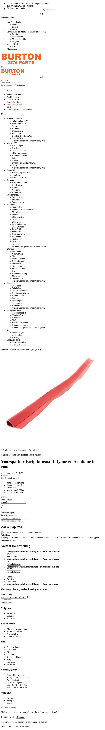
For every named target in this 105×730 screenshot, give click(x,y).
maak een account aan (10, 540)
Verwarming (17, 254)
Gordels (15, 271)
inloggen (94, 537)
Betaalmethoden (14, 647)
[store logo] (21, 65)
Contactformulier (14, 636)
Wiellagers (16, 133)
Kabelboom (17, 305)
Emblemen (16, 236)
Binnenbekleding (19, 273)
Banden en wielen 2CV (22, 136)
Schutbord (16, 231)
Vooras (15, 126)
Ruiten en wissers (19, 234)
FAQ (9, 659)
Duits (14, 24)
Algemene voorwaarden (17, 629)
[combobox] (13, 82)
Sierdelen (16, 244)
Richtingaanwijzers (20, 293)
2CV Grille (17, 229)
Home (9, 577)
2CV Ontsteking (19, 150)
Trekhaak (16, 241)
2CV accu (16, 286)
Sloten (15, 219)
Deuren (15, 214)
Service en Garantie (15, 657)
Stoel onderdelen (19, 266)
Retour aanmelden (14, 631)
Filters (14, 158)
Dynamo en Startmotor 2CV (24, 163)
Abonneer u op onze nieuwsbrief (15, 597)
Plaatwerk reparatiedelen (22, 209)
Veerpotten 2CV (19, 123)
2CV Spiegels (18, 217)
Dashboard (16, 251)
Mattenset (16, 276)
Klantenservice (13, 49)
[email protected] (21, 687)
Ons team (11, 662)
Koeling (15, 148)
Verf (14, 320)
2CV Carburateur (19, 153)
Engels (15, 27)
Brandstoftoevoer (19, 155)
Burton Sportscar (14, 102)
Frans (14, 29)
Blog (9, 107)
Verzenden (11, 649)
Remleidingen (18, 185)
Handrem (16, 187)
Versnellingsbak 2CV (21, 173)
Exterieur (10, 579)
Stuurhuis (16, 200)
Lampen (15, 298)
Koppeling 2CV (19, 177)
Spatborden (17, 207)
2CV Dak (16, 222)
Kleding (15, 337)
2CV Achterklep (19, 224)
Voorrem (16, 190)
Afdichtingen (17, 145)
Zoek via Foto (13, 99)
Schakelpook (17, 278)
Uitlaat (15, 160)
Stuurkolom (17, 197)
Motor (14, 165)
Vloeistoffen (17, 315)
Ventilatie (16, 256)
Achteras (16, 128)
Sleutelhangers (18, 332)
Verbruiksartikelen (20, 322)
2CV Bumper (18, 227)
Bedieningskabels (19, 261)
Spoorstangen (18, 202)
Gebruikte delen (19, 342)
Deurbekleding (18, 259)
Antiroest (16, 318)
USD (14, 46)
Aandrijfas (16, 175)
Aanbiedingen (13, 97)
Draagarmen (17, 131)
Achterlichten (18, 295)
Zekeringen (17, 300)
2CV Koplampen (19, 290)
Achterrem (16, 192)
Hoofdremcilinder (19, 182)
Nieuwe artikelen (14, 94)
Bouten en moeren (20, 325)
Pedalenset (16, 263)
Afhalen (10, 652)
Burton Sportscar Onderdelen (19, 109)
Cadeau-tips (17, 335)
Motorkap (16, 212)
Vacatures (11, 664)
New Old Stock (19, 345)
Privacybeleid (12, 634)
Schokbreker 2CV (20, 121)
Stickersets (16, 239)
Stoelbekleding (18, 268)
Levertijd (10, 654)
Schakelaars (17, 288)
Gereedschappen (19, 313)
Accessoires (17, 303)
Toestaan (20, 717)
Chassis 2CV (17, 138)
